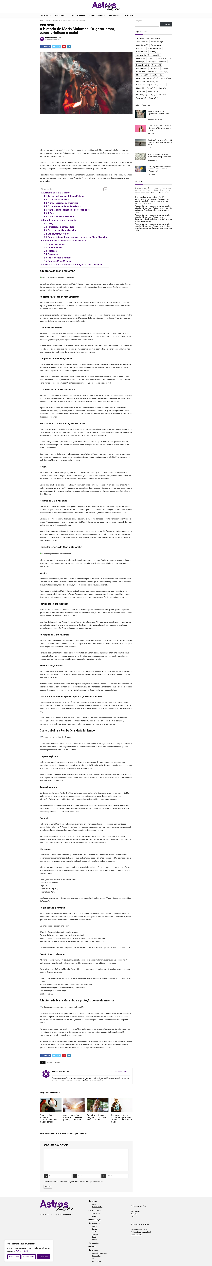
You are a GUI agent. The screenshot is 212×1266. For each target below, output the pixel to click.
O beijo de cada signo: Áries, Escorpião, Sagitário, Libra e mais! (153, 210)
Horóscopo (46, 15)
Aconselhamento (56, 247)
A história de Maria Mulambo (57, 192)
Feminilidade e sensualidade (61, 227)
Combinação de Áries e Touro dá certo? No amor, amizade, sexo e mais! (160, 142)
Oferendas (53, 254)
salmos (162, 88)
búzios (154, 52)
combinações (164, 58)
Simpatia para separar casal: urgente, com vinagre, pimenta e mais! (152, 192)
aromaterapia (157, 42)
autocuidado (157, 45)
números (152, 78)
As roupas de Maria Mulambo (62, 230)
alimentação (142, 38)
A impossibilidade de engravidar (63, 203)
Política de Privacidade (139, 1229)
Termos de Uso (136, 1235)
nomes (140, 78)
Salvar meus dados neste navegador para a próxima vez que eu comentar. (74, 1182)
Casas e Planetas (97, 1207)
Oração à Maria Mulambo (60, 261)
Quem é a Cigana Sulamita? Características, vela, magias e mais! (49, 1118)
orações (49, 1062)
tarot (162, 95)
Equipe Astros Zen (53, 38)
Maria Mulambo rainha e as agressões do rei (69, 210)
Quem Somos (135, 1211)
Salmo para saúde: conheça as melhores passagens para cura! (72, 1117)
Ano (93, 1258)
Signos (94, 1204)
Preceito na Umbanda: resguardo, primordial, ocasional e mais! (96, 1117)
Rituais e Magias (96, 15)
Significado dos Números (155, 119)
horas (152, 72)
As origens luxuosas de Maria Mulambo (66, 196)
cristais (140, 62)
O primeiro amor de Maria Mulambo (64, 206)
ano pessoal (142, 42)
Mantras (94, 1239)
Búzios (94, 1231)
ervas (165, 68)
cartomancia (142, 55)
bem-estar (141, 52)
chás (151, 58)
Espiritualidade (114, 15)
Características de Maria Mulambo (60, 220)
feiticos (140, 72)
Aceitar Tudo (43, 1257)
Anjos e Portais (96, 1261)
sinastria (141, 95)
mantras (163, 72)
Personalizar (14, 1257)
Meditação (95, 1234)
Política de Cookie (22, 1251)
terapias (141, 98)
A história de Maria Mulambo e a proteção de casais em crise (72, 264)
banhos (140, 48)
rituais (140, 88)
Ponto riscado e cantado (60, 257)
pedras (140, 81)
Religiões (50, 25)
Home (41, 20)
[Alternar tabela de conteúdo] (104, 189)
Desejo (51, 223)
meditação (157, 75)
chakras (140, 58)
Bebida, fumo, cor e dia (59, 234)
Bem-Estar (129, 15)
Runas (94, 1216)
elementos (141, 68)
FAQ (132, 1216)
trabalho (153, 98)
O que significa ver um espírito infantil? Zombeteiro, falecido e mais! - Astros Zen (150, 198)
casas (155, 55)
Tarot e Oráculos (78, 15)
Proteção (52, 251)
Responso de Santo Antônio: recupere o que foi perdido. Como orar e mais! (121, 1118)
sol (152, 95)
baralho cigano (154, 48)
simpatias (153, 91)
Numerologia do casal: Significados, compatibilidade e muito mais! (159, 114)
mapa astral (142, 75)
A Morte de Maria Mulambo (61, 216)
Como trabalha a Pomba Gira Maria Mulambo (64, 240)
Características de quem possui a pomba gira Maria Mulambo (77, 237)
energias (154, 68)
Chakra (94, 1237)
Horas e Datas (96, 1256)
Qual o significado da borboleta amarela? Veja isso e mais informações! (159, 169)
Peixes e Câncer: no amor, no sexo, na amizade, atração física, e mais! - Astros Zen (152, 207)
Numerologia (60, 15)
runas (151, 88)
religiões (57, 1062)
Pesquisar (138, 21)
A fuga (51, 213)
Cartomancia (96, 1213)
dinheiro (156, 65)
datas (162, 62)
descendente (142, 65)
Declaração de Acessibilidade (141, 1232)
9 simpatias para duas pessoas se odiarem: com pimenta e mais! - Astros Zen (153, 189)
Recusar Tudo (28, 1257)
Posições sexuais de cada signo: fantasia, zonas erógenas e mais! (153, 228)
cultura (152, 62)
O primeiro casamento (58, 199)
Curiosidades (151, 174)
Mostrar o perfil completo (119, 1071)
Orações (42, 25)
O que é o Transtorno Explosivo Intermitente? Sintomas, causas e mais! (159, 128)
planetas (152, 81)
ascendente (142, 45)
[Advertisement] (86, 132)
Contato (134, 1214)
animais (155, 38)
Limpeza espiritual (56, 244)
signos (140, 91)
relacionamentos (144, 85)
